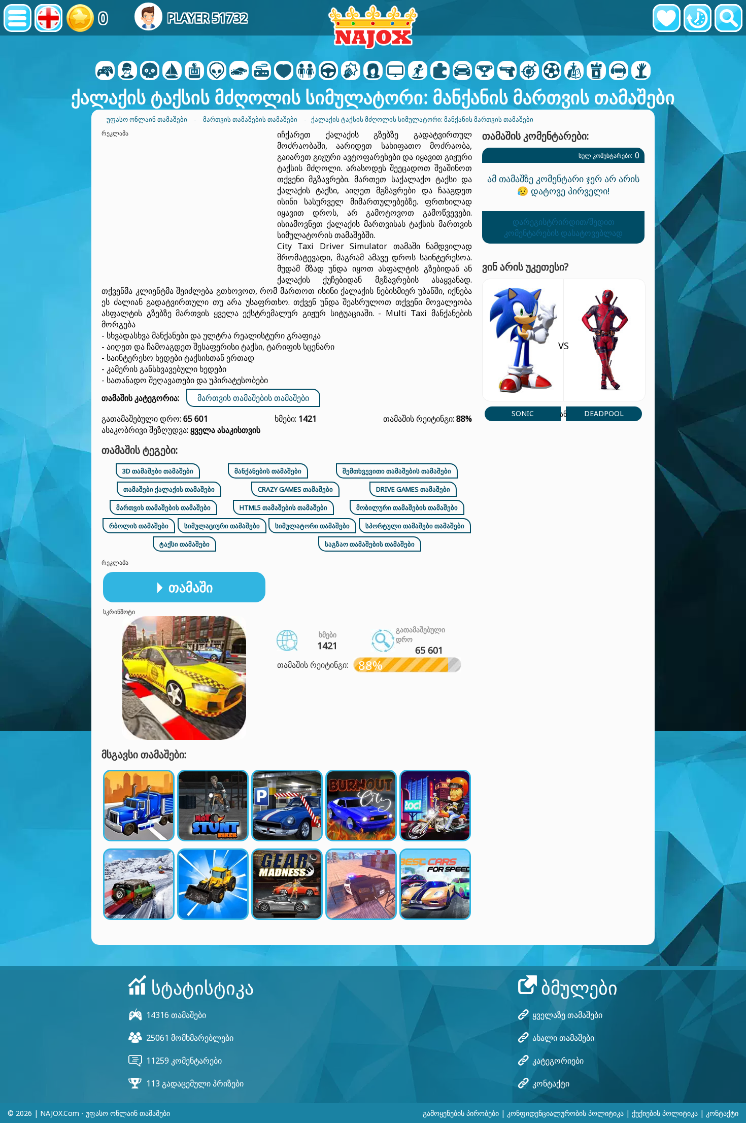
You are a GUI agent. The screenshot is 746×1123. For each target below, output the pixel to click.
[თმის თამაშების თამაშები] (373, 71)
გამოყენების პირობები (461, 1113)
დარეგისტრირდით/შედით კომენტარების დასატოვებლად (563, 227)
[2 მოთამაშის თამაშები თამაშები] (105, 71)
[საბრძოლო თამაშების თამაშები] (351, 71)
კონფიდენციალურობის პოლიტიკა (565, 1113)
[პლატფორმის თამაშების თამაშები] (417, 71)
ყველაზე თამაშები (567, 1014)
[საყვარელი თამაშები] (667, 18)
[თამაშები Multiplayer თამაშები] (395, 71)
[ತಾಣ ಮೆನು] (17, 18)
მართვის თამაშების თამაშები (253, 397)
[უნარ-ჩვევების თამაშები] (529, 71)
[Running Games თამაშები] (484, 71)
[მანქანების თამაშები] (239, 71)
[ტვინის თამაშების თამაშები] (217, 71)
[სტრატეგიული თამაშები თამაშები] (574, 71)
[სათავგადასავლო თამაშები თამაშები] (172, 71)
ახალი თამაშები (563, 1037)
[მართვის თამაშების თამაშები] (328, 71)
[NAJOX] (373, 27)
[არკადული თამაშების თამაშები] (194, 71)
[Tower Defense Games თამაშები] (596, 71)
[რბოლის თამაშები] (462, 71)
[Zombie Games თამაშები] (641, 71)
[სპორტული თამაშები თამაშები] (551, 71)
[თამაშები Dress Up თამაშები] (306, 71)
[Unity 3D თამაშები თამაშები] (618, 71)
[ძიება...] (728, 18)
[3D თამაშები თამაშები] (127, 71)
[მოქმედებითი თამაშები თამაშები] (150, 71)
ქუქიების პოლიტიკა (665, 1113)
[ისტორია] (697, 18)
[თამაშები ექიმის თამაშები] (284, 71)
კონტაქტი (550, 1083)
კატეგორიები (558, 1060)
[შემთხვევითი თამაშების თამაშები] (261, 71)
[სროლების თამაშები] (507, 71)
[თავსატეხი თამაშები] (440, 71)
